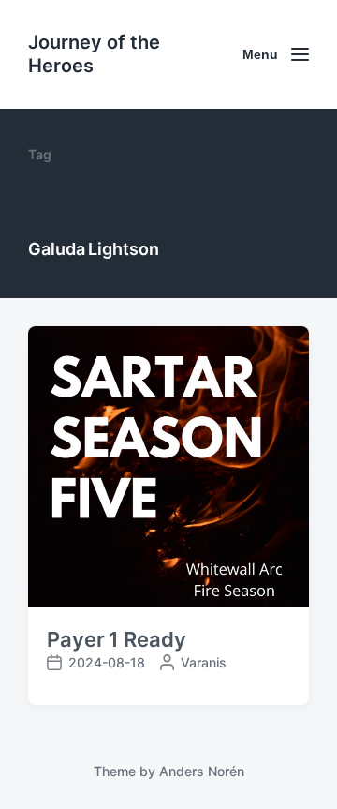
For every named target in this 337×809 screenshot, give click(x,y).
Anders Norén (201, 771)
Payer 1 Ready (116, 639)
